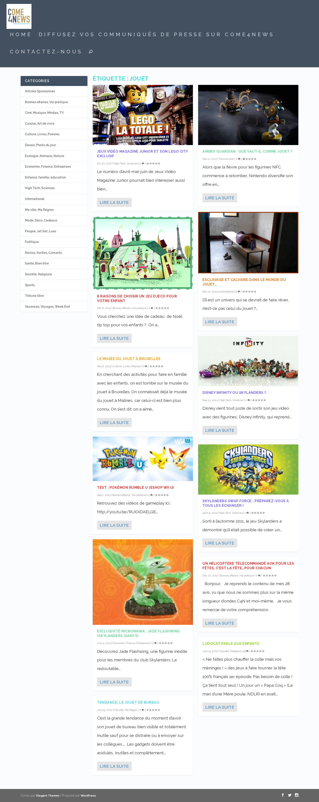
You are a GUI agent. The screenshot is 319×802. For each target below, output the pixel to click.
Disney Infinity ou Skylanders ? (234, 393)
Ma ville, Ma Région (125, 709)
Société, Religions (230, 651)
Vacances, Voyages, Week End (47, 306)
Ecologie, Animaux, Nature (44, 156)
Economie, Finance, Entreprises (131, 643)
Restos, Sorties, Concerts (43, 252)
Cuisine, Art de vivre (39, 123)
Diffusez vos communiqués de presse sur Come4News (156, 35)
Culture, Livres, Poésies (127, 366)
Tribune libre (226, 158)
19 (244, 651)
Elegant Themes (47, 795)
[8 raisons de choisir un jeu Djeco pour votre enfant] (143, 253)
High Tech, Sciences (126, 163)
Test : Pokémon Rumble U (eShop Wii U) (135, 487)
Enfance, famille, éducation (45, 177)
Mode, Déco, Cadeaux (41, 220)
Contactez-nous (46, 52)
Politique (32, 242)
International (226, 291)
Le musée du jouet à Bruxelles (129, 359)
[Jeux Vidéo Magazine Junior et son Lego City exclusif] (143, 115)
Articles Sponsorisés (40, 91)
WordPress (88, 795)
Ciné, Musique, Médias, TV (44, 112)
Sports (30, 285)
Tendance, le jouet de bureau (128, 702)
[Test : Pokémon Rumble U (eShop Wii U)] (143, 459)
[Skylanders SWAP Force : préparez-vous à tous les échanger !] (248, 469)
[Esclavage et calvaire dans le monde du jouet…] (248, 242)
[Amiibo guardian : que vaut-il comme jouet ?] (248, 115)
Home (21, 35)
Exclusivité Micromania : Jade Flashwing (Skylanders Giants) (138, 633)
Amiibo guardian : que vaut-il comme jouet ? (247, 151)
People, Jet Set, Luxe (40, 231)
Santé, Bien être (37, 263)
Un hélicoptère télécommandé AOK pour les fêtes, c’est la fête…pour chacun (248, 565)
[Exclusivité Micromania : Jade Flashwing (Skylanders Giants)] (143, 582)
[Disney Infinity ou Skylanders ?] (248, 361)
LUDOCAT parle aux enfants (230, 644)
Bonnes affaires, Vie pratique (129, 308)
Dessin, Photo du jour (40, 145)
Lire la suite (114, 202)
